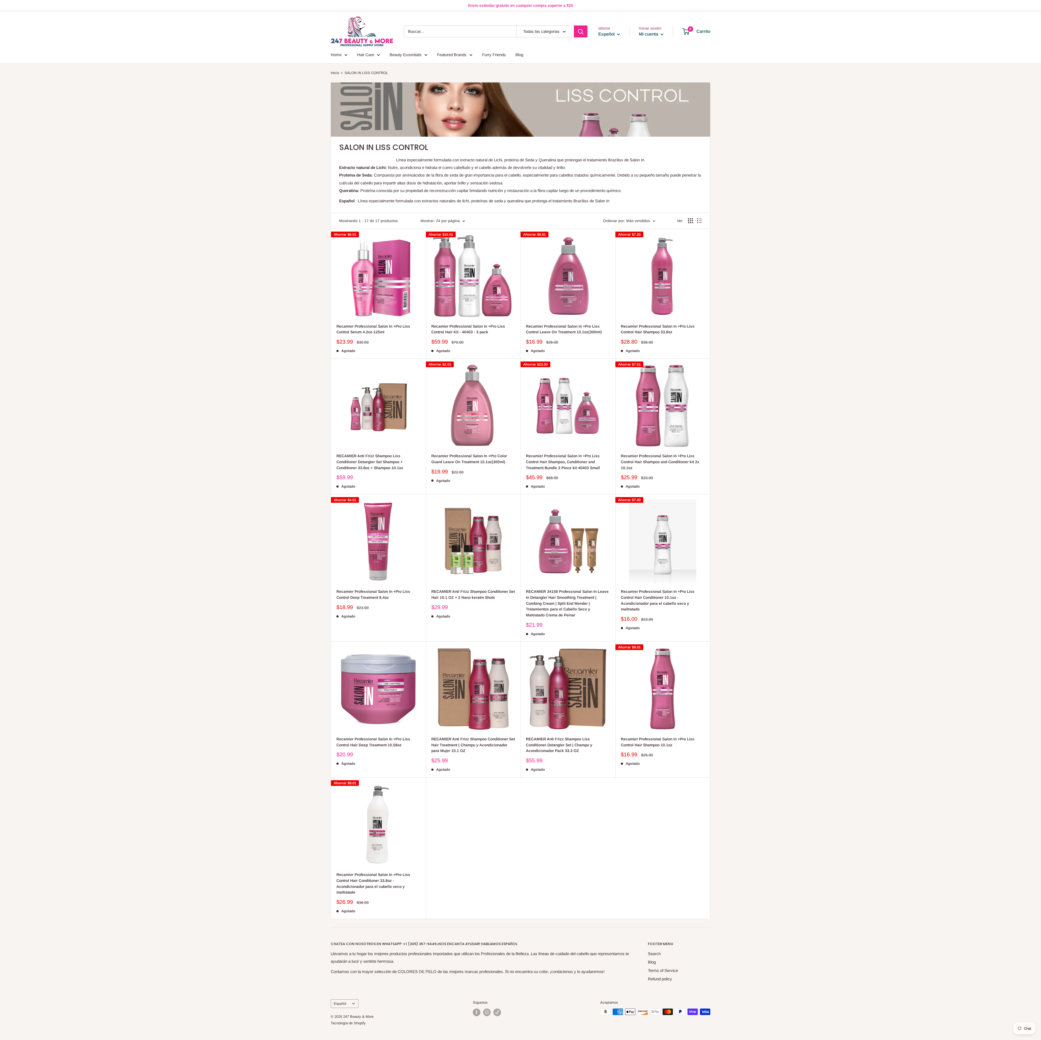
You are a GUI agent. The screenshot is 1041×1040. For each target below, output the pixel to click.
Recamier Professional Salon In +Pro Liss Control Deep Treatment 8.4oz (373, 594)
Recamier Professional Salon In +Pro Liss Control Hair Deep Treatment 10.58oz (373, 742)
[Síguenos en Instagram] (487, 1012)
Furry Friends (494, 54)
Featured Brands (452, 54)
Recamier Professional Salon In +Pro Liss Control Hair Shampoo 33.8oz (658, 329)
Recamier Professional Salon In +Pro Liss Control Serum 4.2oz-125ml (373, 329)
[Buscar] (580, 31)
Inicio (335, 73)
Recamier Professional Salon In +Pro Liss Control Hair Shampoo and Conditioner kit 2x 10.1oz (660, 462)
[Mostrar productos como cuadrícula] (690, 220)
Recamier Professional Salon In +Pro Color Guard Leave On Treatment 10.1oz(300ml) (469, 459)
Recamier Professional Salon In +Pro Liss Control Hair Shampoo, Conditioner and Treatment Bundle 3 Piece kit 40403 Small (563, 462)
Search (654, 953)
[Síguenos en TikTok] (497, 1012)
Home (336, 54)
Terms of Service (663, 970)
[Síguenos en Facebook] (476, 1012)
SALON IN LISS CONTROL (366, 73)
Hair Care (365, 54)
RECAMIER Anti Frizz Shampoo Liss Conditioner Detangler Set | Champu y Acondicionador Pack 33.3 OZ (559, 745)
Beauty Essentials (406, 54)
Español (340, 1003)
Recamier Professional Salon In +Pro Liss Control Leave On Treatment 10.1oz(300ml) (564, 329)
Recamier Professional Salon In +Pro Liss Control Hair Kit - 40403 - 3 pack (468, 329)
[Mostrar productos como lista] (699, 220)
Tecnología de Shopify (348, 1023)
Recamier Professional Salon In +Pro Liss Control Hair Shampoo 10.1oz (658, 742)
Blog (519, 54)
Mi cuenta (649, 34)
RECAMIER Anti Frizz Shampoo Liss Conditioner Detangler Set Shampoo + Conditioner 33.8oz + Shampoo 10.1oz (369, 462)
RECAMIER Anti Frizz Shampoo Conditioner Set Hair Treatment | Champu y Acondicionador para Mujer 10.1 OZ (473, 745)
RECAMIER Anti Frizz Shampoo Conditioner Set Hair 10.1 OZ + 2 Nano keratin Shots (473, 594)
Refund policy (660, 979)
